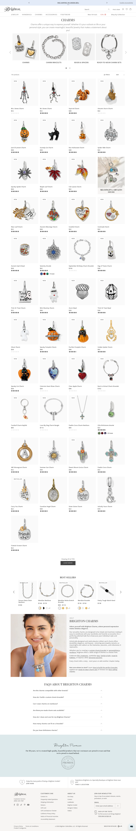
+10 (110, 433)
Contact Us (44, 796)
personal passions (95, 658)
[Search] (109, 9)
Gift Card (43, 808)
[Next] (107, 3)
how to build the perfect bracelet (105, 667)
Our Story (70, 796)
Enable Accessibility (126, 3)
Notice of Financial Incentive (49, 816)
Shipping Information (47, 802)
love (98, 656)
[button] (15, 14)
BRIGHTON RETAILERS (110, 826)
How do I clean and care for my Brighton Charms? (51, 717)
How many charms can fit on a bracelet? (48, 724)
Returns (43, 805)
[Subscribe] (118, 805)
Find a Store (116, 9)
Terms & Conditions (32, 826)
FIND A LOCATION (82, 784)
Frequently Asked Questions (49, 799)
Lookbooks (71, 802)
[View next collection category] (126, 52)
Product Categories (20, 828)
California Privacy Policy (48, 813)
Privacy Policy (18, 826)
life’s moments (82, 656)
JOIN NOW (30, 783)
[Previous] (29, 3)
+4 (51, 274)
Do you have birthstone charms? (45, 730)
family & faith (106, 656)
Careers (70, 799)
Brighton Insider (72, 805)
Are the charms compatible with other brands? (50, 691)
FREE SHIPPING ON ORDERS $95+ (68, 3)
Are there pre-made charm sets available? (48, 710)
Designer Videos (72, 808)
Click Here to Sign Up (104, 816)
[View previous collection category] (10, 52)
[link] (68, 762)
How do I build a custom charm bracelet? (48, 697)
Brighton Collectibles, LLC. (67, 826)
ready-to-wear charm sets (87, 670)
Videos (70, 811)
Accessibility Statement (48, 819)
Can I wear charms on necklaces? (45, 704)
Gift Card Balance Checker (49, 811)
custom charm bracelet (97, 650)
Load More (68, 563)
